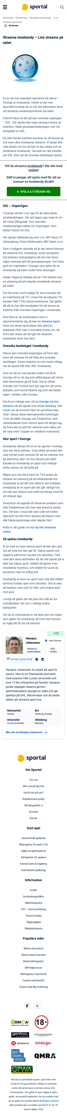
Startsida (8, 18)
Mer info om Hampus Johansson (24, 732)
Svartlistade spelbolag (33, 870)
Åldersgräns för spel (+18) (33, 844)
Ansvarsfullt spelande (34, 838)
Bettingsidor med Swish (34, 974)
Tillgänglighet (33, 922)
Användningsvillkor (33, 896)
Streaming (21, 18)
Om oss (33, 780)
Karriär (33, 818)
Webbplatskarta (33, 928)
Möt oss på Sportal (33, 786)
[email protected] (21, 659)
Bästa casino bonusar (33, 955)
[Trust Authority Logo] (22, 1035)
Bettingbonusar (33, 968)
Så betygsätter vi (33, 805)
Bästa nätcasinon (33, 948)
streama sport (51, 321)
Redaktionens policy (34, 799)
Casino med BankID (33, 980)
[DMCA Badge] (22, 1022)
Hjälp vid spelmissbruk (33, 851)
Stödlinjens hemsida (49, 1101)
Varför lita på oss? (33, 793)
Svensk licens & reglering (33, 864)
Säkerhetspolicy (33, 903)
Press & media (33, 916)
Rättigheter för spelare (33, 857)
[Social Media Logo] (27, 1005)
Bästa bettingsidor (33, 961)
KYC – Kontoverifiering (33, 909)
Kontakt (33, 812)
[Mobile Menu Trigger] (6, 7)
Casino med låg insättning (33, 987)
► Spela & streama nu (33, 192)
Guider (33, 890)
